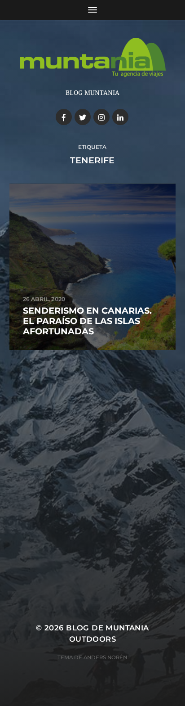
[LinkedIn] (120, 117)
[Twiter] (83, 117)
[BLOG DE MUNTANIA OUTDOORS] (93, 57)
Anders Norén (105, 657)
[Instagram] (101, 117)
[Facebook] (64, 117)
